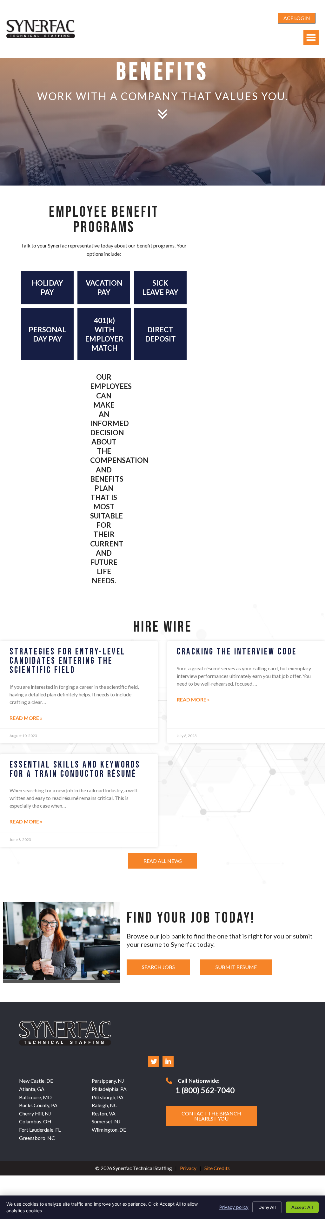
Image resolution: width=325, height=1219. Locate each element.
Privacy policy (234, 1207)
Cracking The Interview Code (237, 651)
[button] (311, 37)
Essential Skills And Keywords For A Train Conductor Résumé (75, 769)
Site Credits (217, 1168)
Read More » (26, 718)
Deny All (267, 1207)
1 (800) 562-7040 (205, 1090)
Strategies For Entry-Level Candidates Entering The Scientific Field (67, 661)
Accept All (302, 1207)
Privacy (188, 1168)
